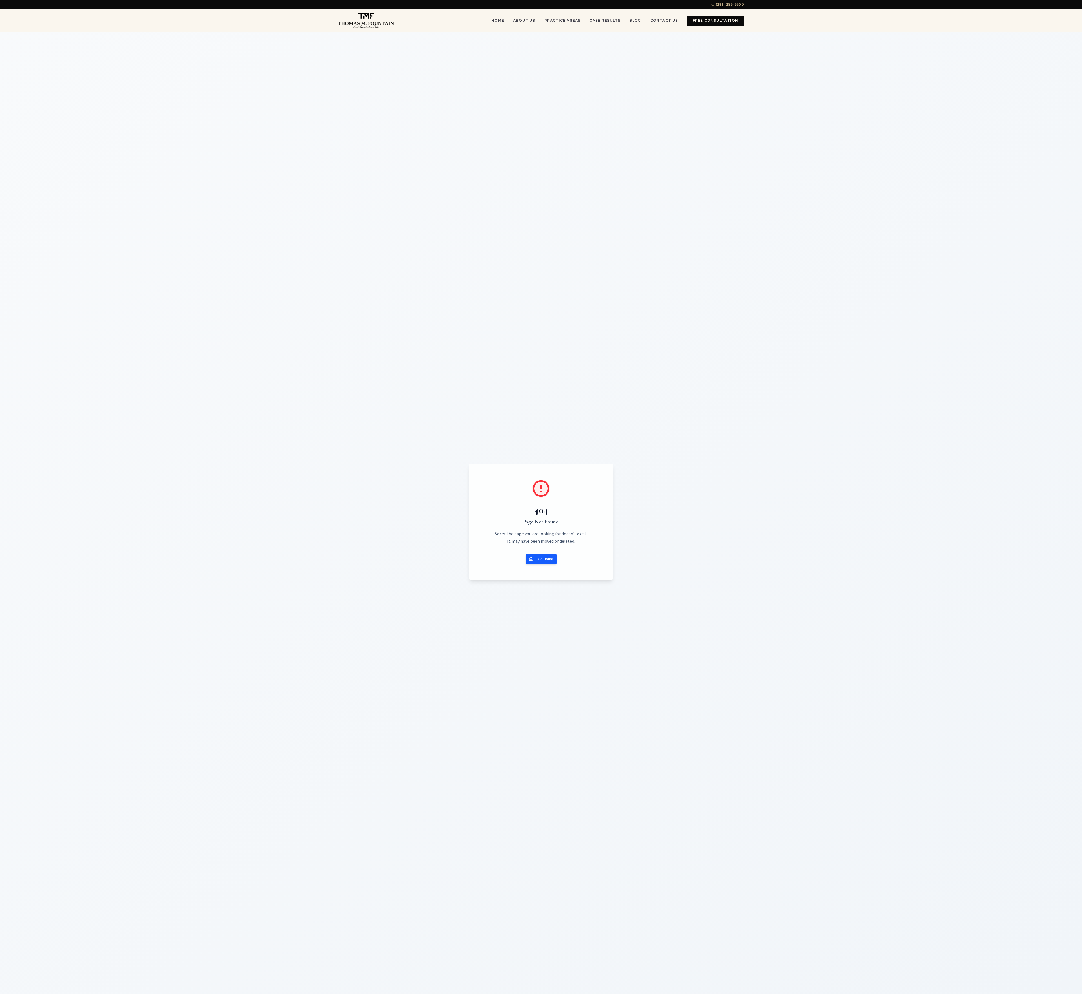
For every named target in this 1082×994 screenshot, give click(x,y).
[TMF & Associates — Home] (366, 20)
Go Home (545, 559)
